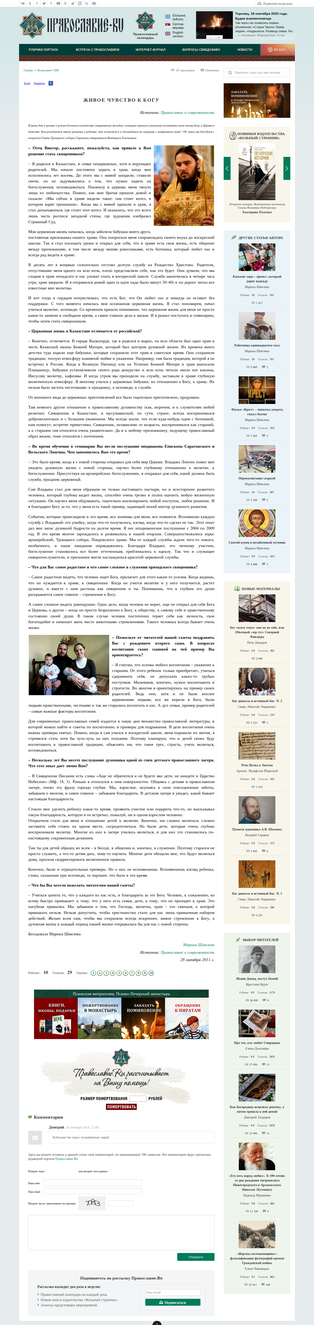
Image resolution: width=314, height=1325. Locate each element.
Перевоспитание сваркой (257, 478)
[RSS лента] (87, 3)
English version (178, 34)
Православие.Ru (66, 1158)
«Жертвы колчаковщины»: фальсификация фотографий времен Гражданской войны (257, 1258)
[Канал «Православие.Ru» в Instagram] (79, 3)
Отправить (195, 1257)
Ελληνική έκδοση (179, 17)
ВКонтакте (58, 1171)
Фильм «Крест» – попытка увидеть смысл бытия (257, 411)
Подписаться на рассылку (278, 3)
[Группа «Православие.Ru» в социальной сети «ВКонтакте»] (22, 3)
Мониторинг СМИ (48, 70)
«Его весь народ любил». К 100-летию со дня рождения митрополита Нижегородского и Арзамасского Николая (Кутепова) (257, 1182)
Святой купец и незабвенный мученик (257, 542)
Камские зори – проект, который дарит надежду (257, 278)
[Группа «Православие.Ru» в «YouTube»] (58, 3)
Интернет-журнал (151, 50)
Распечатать (212, 70)
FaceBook (49, 1171)
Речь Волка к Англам (257, 765)
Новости (244, 50)
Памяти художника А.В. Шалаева (257, 829)
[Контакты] (94, 3)
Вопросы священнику (201, 50)
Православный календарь (145, 36)
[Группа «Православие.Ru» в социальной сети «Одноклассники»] (30, 3)
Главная (28, 70)
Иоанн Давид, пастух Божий (257, 978)
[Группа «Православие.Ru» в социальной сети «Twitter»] (44, 3)
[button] (210, 37)
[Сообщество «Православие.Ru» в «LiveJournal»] (51, 3)
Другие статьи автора (261, 237)
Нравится (39, 83)
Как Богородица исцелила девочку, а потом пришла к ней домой (257, 1109)
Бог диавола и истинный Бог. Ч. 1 (257, 893)
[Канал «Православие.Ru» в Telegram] (72, 3)
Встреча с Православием (97, 50)
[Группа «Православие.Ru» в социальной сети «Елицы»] (65, 3)
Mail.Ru (74, 1171)
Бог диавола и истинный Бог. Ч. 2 (257, 700)
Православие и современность (187, 112)
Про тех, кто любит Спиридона (257, 1042)
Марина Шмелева (198, 944)
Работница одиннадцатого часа (257, 345)
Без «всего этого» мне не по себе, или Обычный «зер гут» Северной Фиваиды (257, 632)
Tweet (27, 83)
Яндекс (66, 1171)
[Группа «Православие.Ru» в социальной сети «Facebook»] (37, 3)
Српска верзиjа (178, 25)
